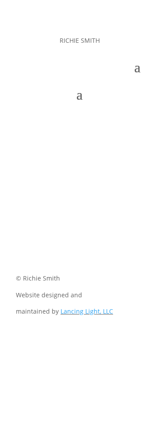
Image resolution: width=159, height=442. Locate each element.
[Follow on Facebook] (44, 249)
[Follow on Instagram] (79, 249)
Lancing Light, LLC (87, 311)
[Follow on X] (62, 249)
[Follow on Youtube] (97, 249)
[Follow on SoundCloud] (115, 249)
